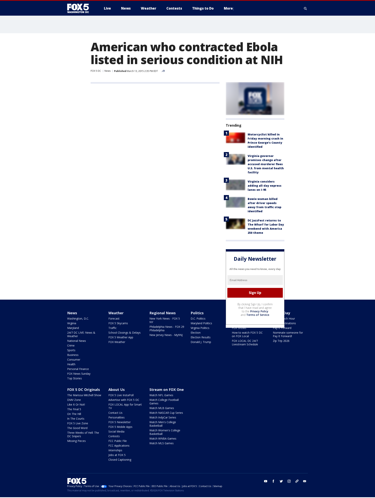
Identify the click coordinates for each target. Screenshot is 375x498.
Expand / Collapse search (305, 8)
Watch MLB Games (161, 408)
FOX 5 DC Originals (83, 389)
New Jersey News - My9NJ (166, 335)
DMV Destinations (284, 323)
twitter (281, 481)
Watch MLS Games (161, 443)
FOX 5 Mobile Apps (120, 427)
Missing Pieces (76, 441)
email (305, 481)
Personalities (116, 417)
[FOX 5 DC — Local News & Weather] (80, 8)
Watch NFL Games (161, 395)
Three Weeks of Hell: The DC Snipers (83, 434)
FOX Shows (239, 328)
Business (73, 355)
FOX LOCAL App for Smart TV (125, 406)
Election (196, 332)
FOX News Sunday (78, 373)
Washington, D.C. (78, 318)
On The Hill (74, 414)
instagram (289, 481)
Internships (115, 450)
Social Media (116, 431)
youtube (265, 481)
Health (71, 364)
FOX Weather (116, 342)
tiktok (297, 481)
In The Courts (75, 418)
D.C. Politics (198, 318)
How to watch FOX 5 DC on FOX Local (247, 334)
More (228, 8)
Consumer (73, 359)
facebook (273, 481)
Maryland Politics (201, 323)
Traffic (112, 328)
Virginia (71, 323)
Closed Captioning (119, 459)
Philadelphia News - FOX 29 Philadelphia (166, 328)
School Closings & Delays (124, 332)
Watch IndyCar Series (162, 417)
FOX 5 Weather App (120, 337)
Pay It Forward (282, 328)
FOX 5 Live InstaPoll (121, 395)
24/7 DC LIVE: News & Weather (81, 334)
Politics (197, 313)
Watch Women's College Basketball (164, 432)
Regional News (162, 313)
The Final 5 (74, 409)
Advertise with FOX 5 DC (123, 400)
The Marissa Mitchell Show (84, 395)
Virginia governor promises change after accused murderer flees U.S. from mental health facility (266, 164)
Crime (71, 345)
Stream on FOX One (166, 389)
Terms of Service (257, 315)
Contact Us (115, 413)
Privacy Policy (259, 311)
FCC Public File (117, 441)
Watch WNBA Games (162, 438)
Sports (71, 350)
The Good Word (77, 428)
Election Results (201, 337)
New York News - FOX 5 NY (164, 320)
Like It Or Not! (76, 404)
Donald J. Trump (201, 342)
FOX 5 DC (96, 71)
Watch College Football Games (164, 401)
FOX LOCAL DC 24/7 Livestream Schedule (245, 342)
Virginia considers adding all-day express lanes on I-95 (264, 186)
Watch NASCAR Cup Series (166, 413)
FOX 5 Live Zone (77, 423)
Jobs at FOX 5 (117, 455)
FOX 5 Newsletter (119, 422)
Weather (116, 313)
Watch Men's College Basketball (162, 423)
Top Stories (74, 378)
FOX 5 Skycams (118, 323)
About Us (116, 389)
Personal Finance (78, 369)
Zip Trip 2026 (281, 341)
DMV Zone (74, 400)
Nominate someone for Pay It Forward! (288, 334)
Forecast (114, 318)
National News (76, 341)
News (107, 71)
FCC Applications (118, 445)
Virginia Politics (200, 328)
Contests (114, 436)
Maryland (73, 328)
